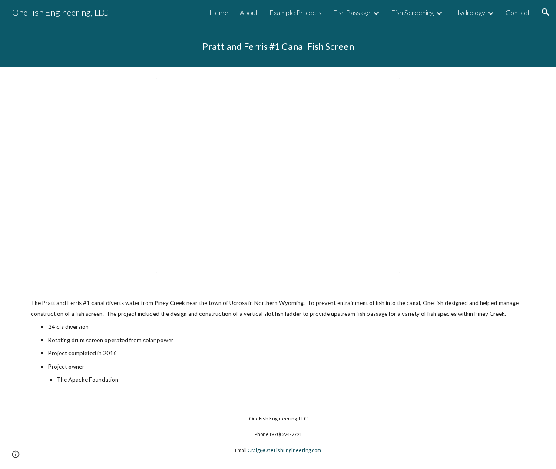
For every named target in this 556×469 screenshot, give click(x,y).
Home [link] (218, 12)
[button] (545, 12)
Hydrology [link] (469, 12)
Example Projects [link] (295, 12)
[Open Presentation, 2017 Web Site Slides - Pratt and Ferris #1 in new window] (383, 89)
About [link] (249, 12)
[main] (278, 46)
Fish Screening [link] (412, 12)
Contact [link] (518, 12)
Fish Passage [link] (352, 12)
